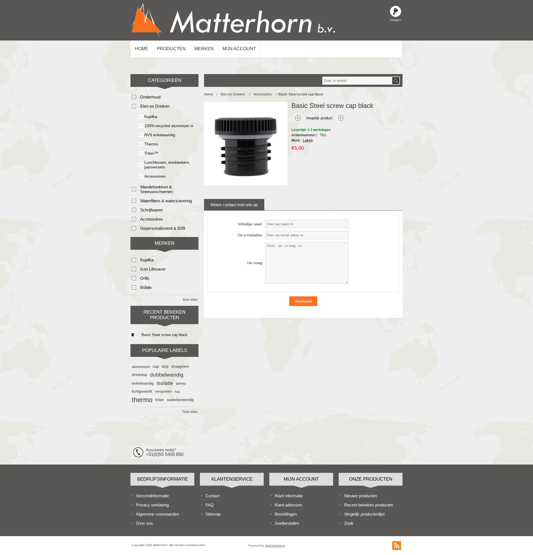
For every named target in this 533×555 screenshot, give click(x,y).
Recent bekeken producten (368, 505)
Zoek (348, 523)
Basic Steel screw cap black (164, 335)
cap (156, 366)
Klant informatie (289, 495)
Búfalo (146, 287)
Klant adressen (288, 505)
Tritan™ (151, 153)
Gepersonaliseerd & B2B (162, 228)
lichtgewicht (142, 391)
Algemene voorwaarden (157, 514)
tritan (159, 400)
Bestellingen (286, 514)
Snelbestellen (287, 523)
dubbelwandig (166, 375)
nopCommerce (275, 545)
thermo (142, 399)
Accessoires (154, 176)
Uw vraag (254, 263)
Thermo (151, 144)
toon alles (190, 300)
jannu (181, 383)
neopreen (163, 391)
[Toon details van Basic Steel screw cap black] (132, 334)
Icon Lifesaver (153, 269)
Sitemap (212, 514)
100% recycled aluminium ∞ (168, 125)
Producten (171, 48)
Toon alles (190, 412)
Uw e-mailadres (250, 235)
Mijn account (239, 48)
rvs (177, 391)
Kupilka (150, 116)
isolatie (165, 383)
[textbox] (357, 81)
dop (165, 366)
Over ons (144, 523)
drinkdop (139, 375)
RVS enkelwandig (159, 135)
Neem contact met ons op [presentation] (234, 204)
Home (141, 48)
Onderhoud (150, 97)
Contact (212, 495)
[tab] (234, 204)
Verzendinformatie (152, 495)
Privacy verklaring (152, 505)
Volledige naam (250, 224)
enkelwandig (143, 383)
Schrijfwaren (151, 210)
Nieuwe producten (360, 495)
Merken (204, 48)
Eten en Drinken (154, 106)
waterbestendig (180, 400)
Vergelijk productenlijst (364, 514)
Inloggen (395, 11)
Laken (308, 140)
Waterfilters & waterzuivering (166, 200)
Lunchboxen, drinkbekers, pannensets (167, 164)
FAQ (209, 505)
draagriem (180, 366)
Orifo (144, 278)
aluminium (141, 366)
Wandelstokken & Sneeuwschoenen (156, 189)
